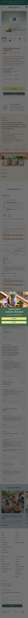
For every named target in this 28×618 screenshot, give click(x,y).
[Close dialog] (26, 292)
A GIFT (14, 322)
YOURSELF (14, 318)
